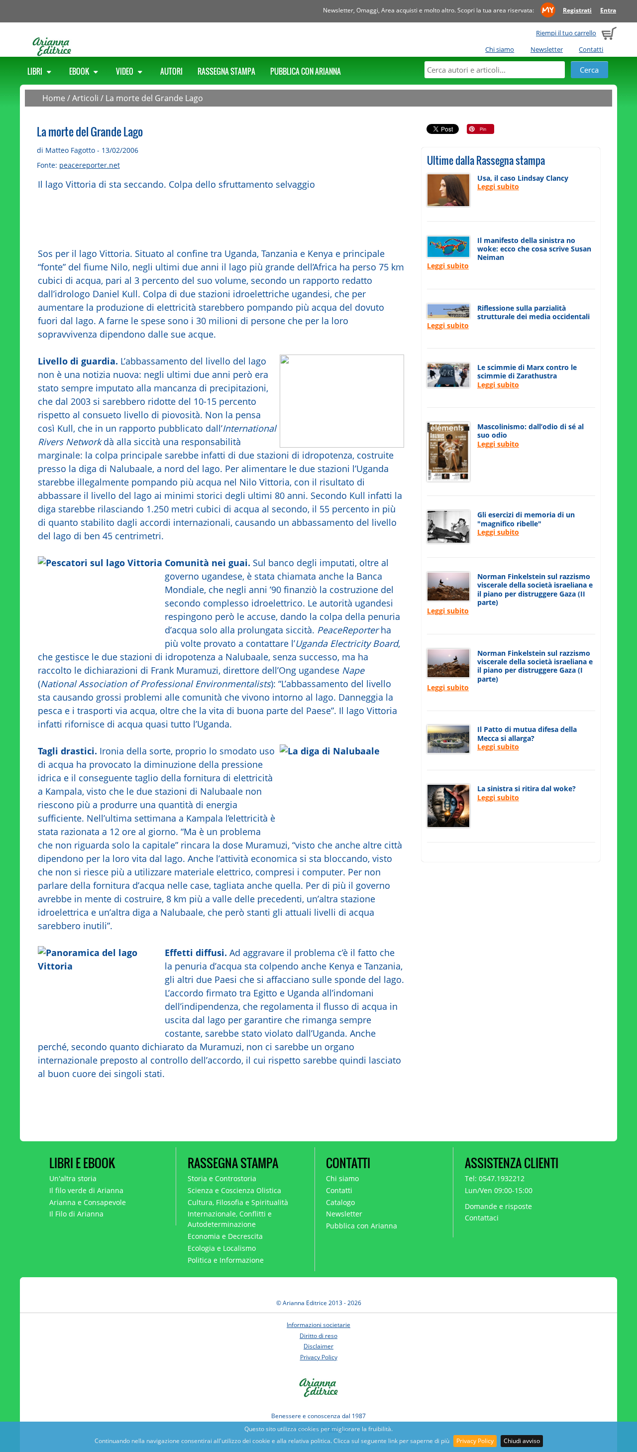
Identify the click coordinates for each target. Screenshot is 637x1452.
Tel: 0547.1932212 (495, 1178)
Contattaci (482, 1217)
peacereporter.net (89, 165)
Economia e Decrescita (225, 1236)
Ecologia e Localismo (222, 1248)
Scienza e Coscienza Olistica (234, 1190)
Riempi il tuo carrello (566, 32)
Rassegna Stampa (226, 71)
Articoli (85, 98)
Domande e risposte (498, 1206)
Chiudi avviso (522, 1441)
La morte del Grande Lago (154, 98)
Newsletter (547, 49)
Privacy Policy (475, 1441)
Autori (171, 71)
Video (125, 71)
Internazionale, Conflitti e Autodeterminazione (230, 1219)
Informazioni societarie (318, 1325)
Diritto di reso (318, 1335)
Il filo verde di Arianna (86, 1190)
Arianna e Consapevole (87, 1202)
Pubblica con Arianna (305, 71)
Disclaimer (318, 1346)
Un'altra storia (73, 1178)
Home (53, 98)
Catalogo (340, 1202)
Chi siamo (499, 49)
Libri (35, 71)
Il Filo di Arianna (76, 1213)
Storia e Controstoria (222, 1178)
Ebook (80, 71)
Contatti (591, 49)
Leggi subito (498, 186)
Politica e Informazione (226, 1260)
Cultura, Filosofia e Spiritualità (238, 1202)
